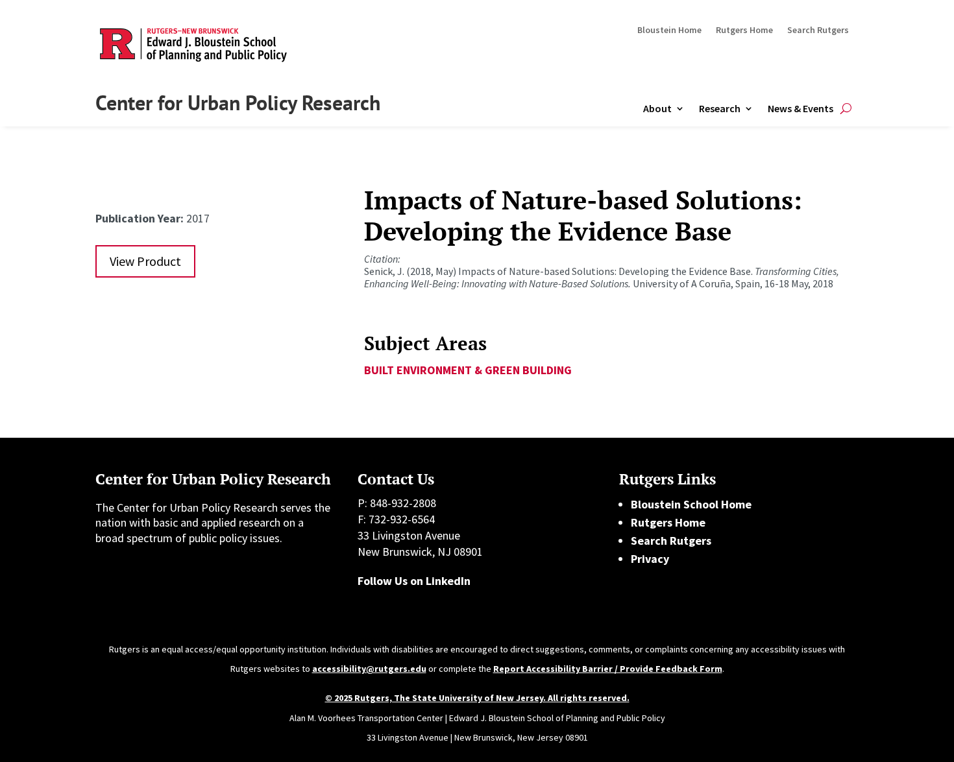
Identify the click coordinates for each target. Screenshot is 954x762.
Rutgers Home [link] (744, 30)
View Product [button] (145, 261)
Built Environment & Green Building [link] (468, 370)
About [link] (657, 108)
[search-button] (845, 109)
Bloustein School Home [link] (691, 504)
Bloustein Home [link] (669, 30)
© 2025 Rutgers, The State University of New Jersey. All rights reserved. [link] (477, 698)
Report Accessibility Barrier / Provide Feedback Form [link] (607, 668)
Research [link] (719, 108)
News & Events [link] (800, 108)
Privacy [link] (650, 558)
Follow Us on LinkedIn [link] (414, 580)
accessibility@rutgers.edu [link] (369, 668)
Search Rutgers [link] (818, 30)
